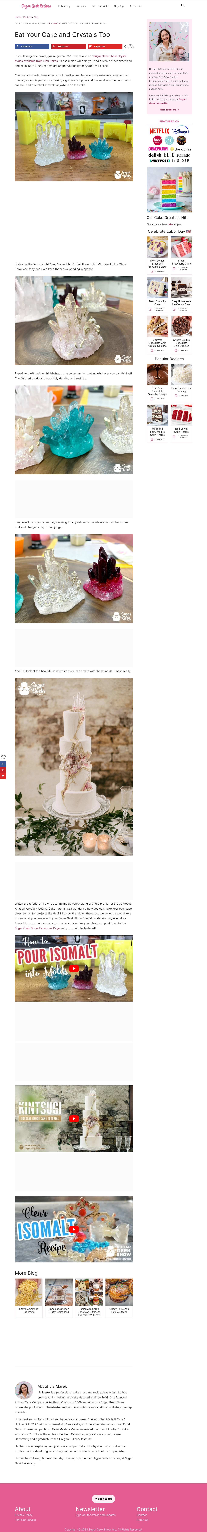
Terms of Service (25, 1519)
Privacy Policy (23, 1514)
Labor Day (64, 6)
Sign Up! (81, 1514)
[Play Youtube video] (74, 968)
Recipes (81, 6)
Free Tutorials (100, 6)
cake (170, 224)
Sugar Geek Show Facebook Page (37, 928)
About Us (142, 1519)
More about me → (169, 109)
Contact (142, 1514)
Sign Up (119, 6)
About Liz (135, 6)
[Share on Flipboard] (3, 776)
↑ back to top (103, 1498)
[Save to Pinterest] (3, 770)
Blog (36, 17)
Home (18, 17)
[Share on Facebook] (3, 764)
